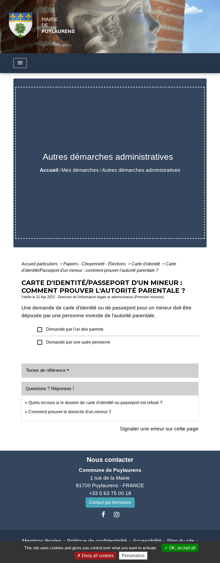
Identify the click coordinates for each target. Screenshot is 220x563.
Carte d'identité (146, 264)
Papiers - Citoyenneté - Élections (95, 264)
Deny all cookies (97, 555)
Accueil (49, 170)
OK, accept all (182, 548)
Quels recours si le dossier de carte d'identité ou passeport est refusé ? (95, 402)
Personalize (133, 555)
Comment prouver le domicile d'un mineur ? (69, 411)
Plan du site (180, 541)
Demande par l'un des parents (69, 329)
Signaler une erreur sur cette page (159, 429)
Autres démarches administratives (141, 170)
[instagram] (116, 514)
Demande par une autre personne (73, 342)
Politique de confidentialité (97, 541)
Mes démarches (80, 170)
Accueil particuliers (40, 264)
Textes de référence (45, 370)
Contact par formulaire (110, 502)
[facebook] (103, 514)
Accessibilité (147, 541)
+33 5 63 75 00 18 (110, 493)
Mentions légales (41, 541)
